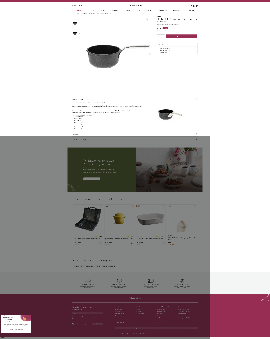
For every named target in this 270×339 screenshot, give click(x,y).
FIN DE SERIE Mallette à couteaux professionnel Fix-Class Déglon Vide (87, 239)
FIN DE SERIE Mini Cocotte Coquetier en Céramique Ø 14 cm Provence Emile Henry (119, 239)
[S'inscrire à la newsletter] (102, 313)
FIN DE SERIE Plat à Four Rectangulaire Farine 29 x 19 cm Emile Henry (149, 239)
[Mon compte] (194, 6)
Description (77, 98)
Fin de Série (85, 13)
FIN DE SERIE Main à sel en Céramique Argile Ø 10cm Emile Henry (181, 238)
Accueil (73, 13)
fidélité (196, 29)
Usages (75, 133)
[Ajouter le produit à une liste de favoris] (147, 19)
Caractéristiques (80, 139)
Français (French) (96, 323)
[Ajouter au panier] (100, 243)
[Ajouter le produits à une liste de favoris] (101, 206)
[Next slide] (150, 54)
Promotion (79, 13)
